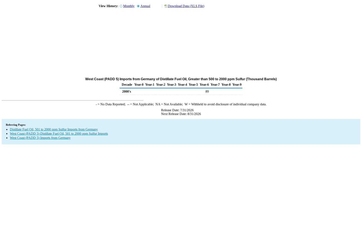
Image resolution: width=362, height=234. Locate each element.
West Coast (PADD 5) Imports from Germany (40, 138)
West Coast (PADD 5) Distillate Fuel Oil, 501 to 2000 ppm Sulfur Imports (59, 133)
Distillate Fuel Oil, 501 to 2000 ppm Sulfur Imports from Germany (54, 129)
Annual (145, 6)
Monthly (128, 6)
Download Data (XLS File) (186, 6)
